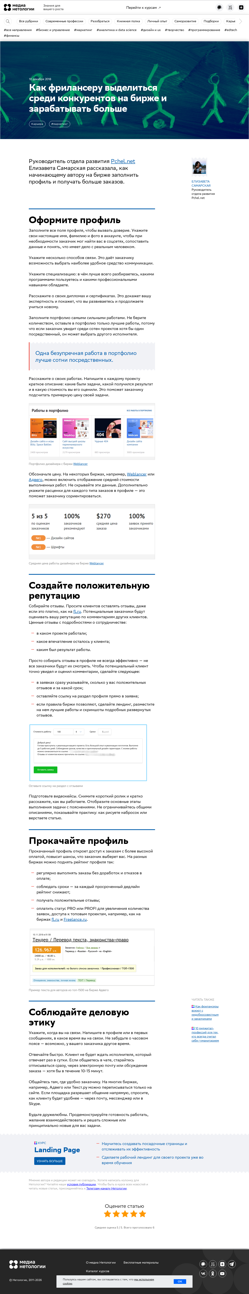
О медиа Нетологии (101, 1262)
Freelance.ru (75, 919)
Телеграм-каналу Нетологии (106, 1188)
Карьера (37, 123)
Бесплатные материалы (141, 1262)
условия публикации (81, 1184)
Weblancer (80, 464)
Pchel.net (123, 161)
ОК (180, 1281)
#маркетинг (59, 123)
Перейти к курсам (141, 7)
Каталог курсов (97, 1271)
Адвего (35, 479)
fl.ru (77, 611)
